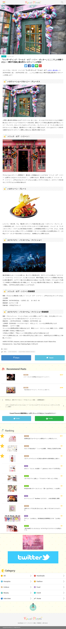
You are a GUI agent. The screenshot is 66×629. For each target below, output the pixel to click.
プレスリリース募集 (32, 623)
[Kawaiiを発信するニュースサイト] (33, 2)
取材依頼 (39, 623)
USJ (5, 351)
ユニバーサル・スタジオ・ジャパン (26, 351)
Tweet (51, 358)
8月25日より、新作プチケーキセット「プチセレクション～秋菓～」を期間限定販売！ (25, 400)
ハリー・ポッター (53, 70)
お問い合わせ (45, 623)
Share (17, 358)
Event (4, 56)
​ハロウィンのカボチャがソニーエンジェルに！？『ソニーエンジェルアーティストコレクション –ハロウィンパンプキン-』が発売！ (32, 405)
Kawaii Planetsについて (22, 623)
